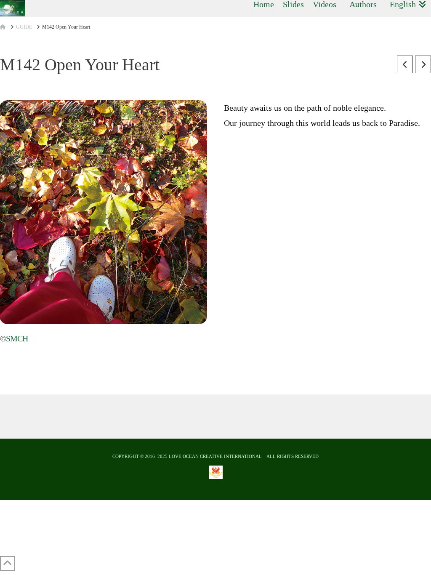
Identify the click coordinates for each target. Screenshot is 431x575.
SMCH (17, 338)
